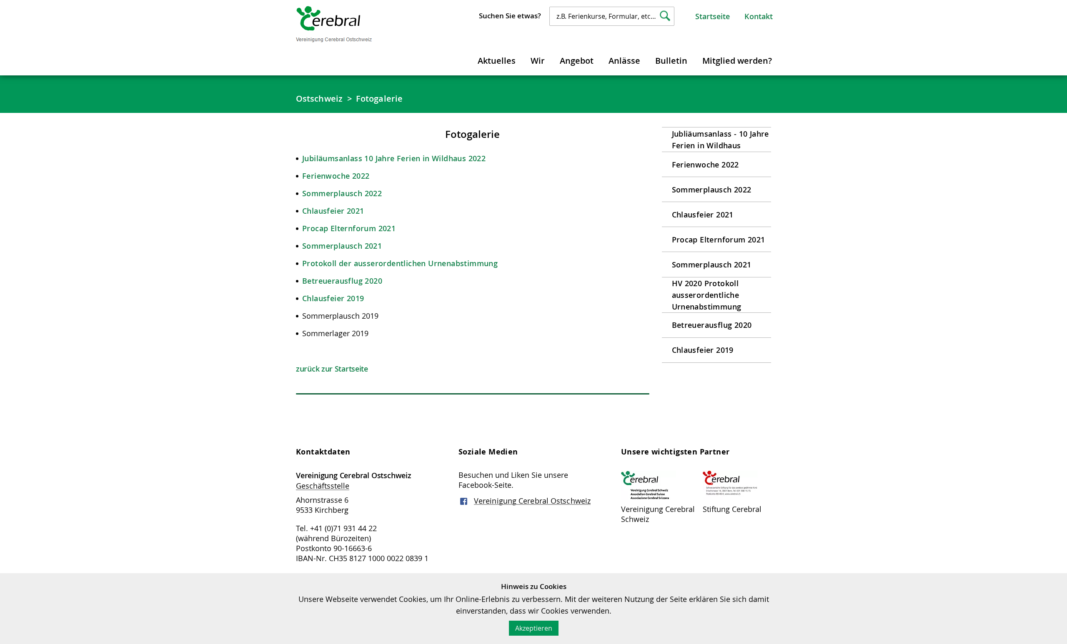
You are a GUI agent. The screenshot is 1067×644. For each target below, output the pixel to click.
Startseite (712, 16)
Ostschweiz (319, 98)
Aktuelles (497, 60)
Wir (538, 60)
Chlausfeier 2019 (333, 298)
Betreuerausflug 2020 (342, 281)
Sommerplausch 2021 (342, 246)
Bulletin (671, 60)
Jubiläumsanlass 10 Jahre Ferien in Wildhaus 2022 (394, 158)
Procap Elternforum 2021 (349, 228)
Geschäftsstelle (322, 486)
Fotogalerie (379, 98)
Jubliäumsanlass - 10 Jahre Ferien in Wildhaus (720, 139)
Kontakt (758, 16)
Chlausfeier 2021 (333, 211)
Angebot (577, 60)
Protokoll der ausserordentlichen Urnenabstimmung (400, 263)
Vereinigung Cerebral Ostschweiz (532, 500)
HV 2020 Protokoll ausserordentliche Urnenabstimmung (706, 295)
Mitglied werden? (737, 60)
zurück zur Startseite (332, 369)
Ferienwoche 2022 (335, 176)
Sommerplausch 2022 (342, 193)
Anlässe (624, 60)
